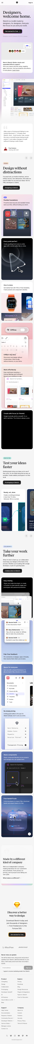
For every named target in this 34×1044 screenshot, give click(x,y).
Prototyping (4, 989)
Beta (2, 1002)
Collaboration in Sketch (12, 571)
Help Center (4, 1010)
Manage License (6, 1026)
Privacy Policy (21, 1021)
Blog (18, 987)
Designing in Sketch (11, 187)
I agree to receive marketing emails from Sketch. (16, 971)
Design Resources (22, 989)
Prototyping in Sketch (12, 482)
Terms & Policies (22, 1023)
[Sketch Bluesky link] (11, 1036)
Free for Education (22, 997)
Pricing (19, 981)
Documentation (5, 1013)
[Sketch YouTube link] (19, 1036)
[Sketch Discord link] (27, 1036)
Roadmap (20, 984)
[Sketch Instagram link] (15, 1036)
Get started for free (11, 31)
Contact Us (4, 1028)
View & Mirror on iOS (7, 1000)
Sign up (28, 968)
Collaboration (5, 987)
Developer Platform (6, 1021)
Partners (19, 1015)
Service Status (5, 1023)
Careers (19, 1013)
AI (1, 994)
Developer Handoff (6, 992)
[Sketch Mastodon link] (23, 1036)
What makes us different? (11, 878)
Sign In (31, 2)
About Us (20, 1010)
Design (3, 984)
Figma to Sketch (22, 994)
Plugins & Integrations (23, 992)
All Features (4, 997)
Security (19, 1018)
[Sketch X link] (7, 1036)
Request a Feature (6, 1015)
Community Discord (7, 1018)
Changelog (4, 981)
